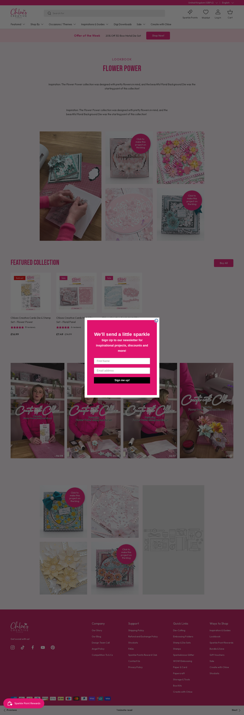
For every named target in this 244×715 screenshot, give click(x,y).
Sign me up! (122, 380)
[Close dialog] (156, 320)
